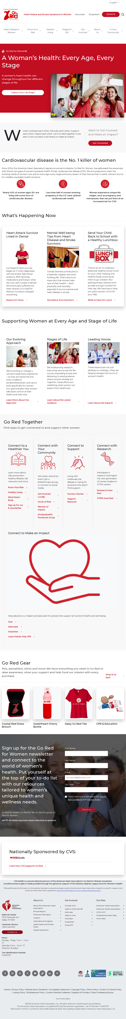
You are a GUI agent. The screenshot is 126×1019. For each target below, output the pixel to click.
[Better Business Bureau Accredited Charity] (87, 973)
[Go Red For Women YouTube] (35, 973)
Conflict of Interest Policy (111, 989)
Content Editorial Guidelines (58, 992)
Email (67, 772)
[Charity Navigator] (98, 973)
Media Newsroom (40, 930)
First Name (70, 748)
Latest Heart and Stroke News (43, 925)
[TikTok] (42, 973)
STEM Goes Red (105, 498)
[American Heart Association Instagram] (12, 973)
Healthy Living (15, 492)
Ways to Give (70, 915)
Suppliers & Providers (81, 992)
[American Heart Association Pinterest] (57, 973)
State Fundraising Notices (102, 992)
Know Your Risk (16, 487)
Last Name (70, 760)
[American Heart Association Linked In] (50, 973)
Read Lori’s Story (15, 300)
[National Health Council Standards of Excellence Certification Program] (81, 973)
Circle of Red (44, 502)
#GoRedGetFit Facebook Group (46, 516)
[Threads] (20, 973)
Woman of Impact (43, 508)
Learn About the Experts (100, 403)
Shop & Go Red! (111, 676)
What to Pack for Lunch (100, 300)
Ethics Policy (92, 989)
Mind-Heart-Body (14, 498)
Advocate (13, 627)
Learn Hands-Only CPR (19, 636)
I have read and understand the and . (87, 798)
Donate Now (70, 906)
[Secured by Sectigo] (115, 973)
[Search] (122, 14)
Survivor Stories (75, 494)
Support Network (72, 500)
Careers (36, 918)
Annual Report (39, 911)
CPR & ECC (101, 912)
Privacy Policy (94, 799)
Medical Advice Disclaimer (36, 989)
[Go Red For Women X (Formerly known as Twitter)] (27, 973)
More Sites (100, 919)
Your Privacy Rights (63, 999)
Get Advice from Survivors (60, 300)
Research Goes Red (105, 491)
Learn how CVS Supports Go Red (26, 866)
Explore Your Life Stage (22, 92)
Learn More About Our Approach (17, 401)
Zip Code (69, 784)
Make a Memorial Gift (74, 909)
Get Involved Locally (44, 495)
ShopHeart (69, 922)
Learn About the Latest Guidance (59, 401)
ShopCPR (69, 925)
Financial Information (42, 915)
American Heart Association (108, 906)
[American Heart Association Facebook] (5, 973)
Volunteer (13, 632)
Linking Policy (19, 992)
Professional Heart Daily (106, 915)
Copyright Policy (78, 989)
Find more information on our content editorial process (79, 890)
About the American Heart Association (44, 907)
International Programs (43, 921)
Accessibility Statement (59, 989)
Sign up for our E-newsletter (15, 506)
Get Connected (100, 143)
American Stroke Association (108, 909)
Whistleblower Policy (36, 992)
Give (10, 622)
